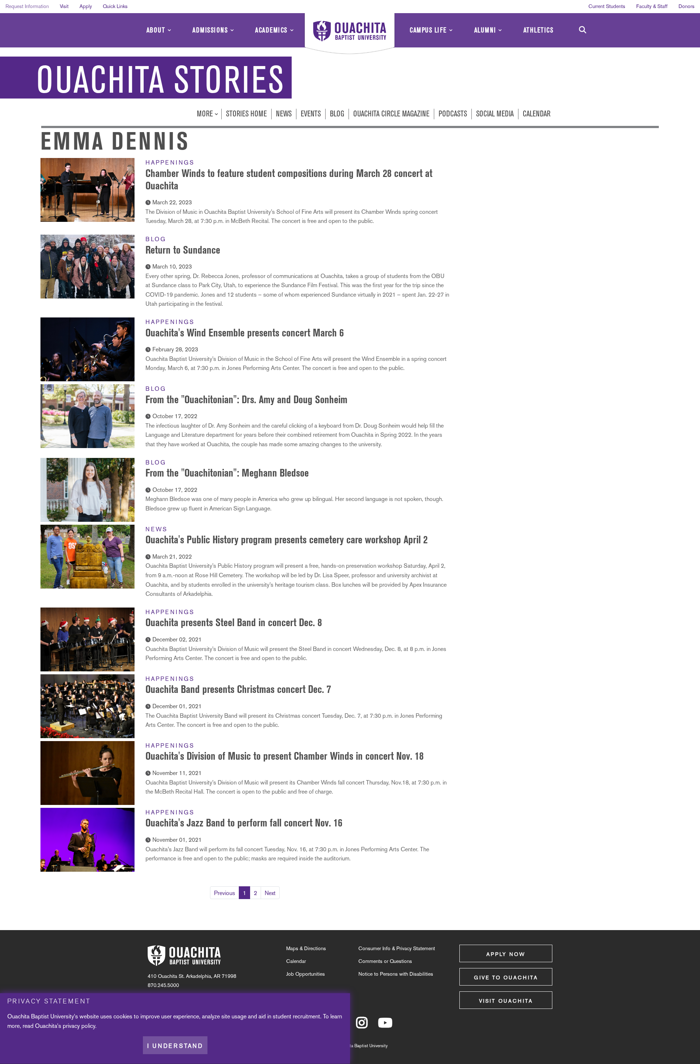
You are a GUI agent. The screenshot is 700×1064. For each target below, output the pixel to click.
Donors (686, 6)
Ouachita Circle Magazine (391, 114)
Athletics (539, 30)
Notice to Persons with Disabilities (395, 974)
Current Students (606, 6)
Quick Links (115, 6)
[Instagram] (362, 1026)
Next (270, 893)
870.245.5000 (163, 985)
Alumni (485, 30)
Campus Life (428, 30)
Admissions (210, 30)
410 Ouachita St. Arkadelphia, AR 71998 (192, 976)
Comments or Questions (385, 961)
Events (311, 114)
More (206, 114)
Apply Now (505, 954)
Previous (224, 893)
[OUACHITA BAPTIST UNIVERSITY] (349, 34)
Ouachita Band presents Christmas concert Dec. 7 (238, 689)
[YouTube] (385, 1026)
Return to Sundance (182, 249)
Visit (64, 6)
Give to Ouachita (506, 977)
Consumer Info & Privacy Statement (396, 948)
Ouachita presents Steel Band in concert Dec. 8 (233, 622)
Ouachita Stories (160, 80)
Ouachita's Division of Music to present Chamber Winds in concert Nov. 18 (284, 755)
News (284, 114)
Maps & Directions (306, 948)
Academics (271, 30)
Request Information (27, 6)
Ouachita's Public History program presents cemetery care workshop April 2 (286, 539)
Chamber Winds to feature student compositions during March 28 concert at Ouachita (288, 179)
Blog (337, 114)
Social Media (495, 114)
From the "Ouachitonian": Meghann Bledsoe (227, 472)
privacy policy (79, 1025)
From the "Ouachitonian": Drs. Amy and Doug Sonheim (246, 399)
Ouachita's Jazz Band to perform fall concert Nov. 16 (243, 822)
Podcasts (453, 114)
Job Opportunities (305, 974)
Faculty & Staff (652, 6)
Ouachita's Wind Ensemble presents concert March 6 (244, 332)
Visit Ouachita (506, 1001)
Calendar (537, 114)
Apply (85, 6)
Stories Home (246, 114)
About (156, 30)
